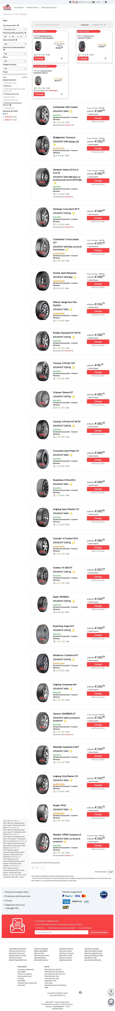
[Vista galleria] (104, 25)
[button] (111, 991)
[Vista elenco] (101, 25)
